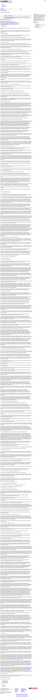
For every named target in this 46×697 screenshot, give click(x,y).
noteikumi (39, 17)
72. (17, 243)
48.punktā (7, 288)
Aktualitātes (16, 689)
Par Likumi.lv (17, 688)
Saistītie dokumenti (36, 22)
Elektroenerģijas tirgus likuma (9, 22)
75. (21, 243)
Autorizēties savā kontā (3, 10)
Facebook (3, 685)
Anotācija (36, 26)
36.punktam (24, 233)
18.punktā (19, 499)
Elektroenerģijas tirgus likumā (18, 249)
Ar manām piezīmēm (5, 681)
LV (44, 0)
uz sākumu (1, 8)
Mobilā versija (23, 688)
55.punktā (11, 418)
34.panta (11, 23)
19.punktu (25, 163)
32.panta (15, 22)
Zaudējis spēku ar (37, 24)
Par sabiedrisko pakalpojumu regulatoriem (7, 24)
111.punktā (1, 158)
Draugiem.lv (4, 686)
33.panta (1, 23)
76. (22, 243)
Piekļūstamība (23, 691)
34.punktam (11, 410)
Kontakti (16, 691)
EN (45, 0)
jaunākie (3, 6)
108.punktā (28, 243)
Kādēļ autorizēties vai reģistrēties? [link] (5, 12)
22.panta (14, 24)
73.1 (20, 446)
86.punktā (23, 530)
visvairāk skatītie (4, 5)
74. (20, 243)
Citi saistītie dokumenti (38, 27)
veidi (3, 4)
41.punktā (15, 267)
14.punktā (1, 128)
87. (25, 243)
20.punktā (8, 175)
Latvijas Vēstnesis (42, 19)
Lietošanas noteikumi (24, 689)
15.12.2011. (35, 19)
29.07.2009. (35, 18)
